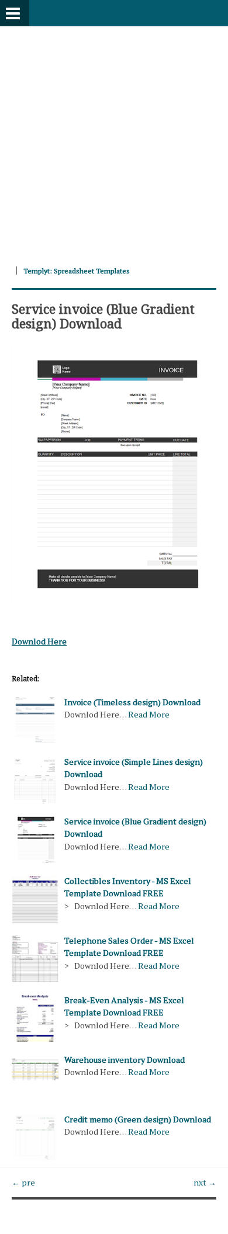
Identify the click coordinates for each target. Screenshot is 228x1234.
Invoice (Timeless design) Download (132, 702)
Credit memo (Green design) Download (137, 1119)
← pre (23, 1182)
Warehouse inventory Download (124, 1059)
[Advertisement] (114, 140)
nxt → (205, 1182)
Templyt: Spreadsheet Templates (76, 271)
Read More (149, 714)
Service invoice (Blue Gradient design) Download (103, 315)
